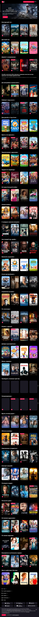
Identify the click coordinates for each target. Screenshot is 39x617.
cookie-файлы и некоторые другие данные (13, 609)
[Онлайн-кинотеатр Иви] (3, 2)
